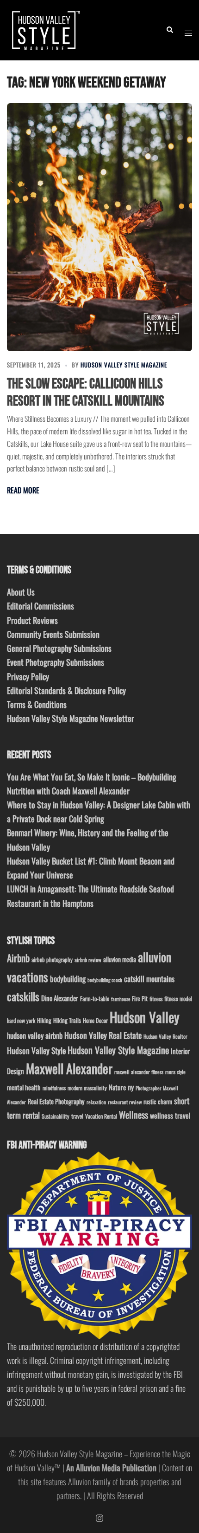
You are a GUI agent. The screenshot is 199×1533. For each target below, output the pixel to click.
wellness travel (170, 1115)
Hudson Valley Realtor (165, 1036)
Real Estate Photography (56, 1101)
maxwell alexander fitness (138, 1071)
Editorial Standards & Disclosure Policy (66, 690)
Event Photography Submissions (55, 662)
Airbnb (18, 957)
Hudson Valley (145, 1017)
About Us (21, 592)
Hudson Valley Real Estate (103, 1035)
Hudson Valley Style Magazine (124, 364)
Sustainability (55, 1116)
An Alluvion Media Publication (111, 1467)
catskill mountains (149, 978)
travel (77, 1116)
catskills (23, 996)
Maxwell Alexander (69, 1068)
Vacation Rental (101, 1116)
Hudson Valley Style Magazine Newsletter (70, 718)
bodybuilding (68, 978)
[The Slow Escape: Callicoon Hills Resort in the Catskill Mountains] (99, 227)
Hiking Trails (67, 1020)
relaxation (96, 1102)
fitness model (178, 998)
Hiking (44, 1020)
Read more (23, 490)
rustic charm (157, 1101)
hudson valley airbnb (34, 1035)
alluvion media (119, 959)
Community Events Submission (53, 634)
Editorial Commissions (40, 606)
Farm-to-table (94, 998)
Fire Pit (140, 998)
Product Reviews (32, 620)
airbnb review (88, 959)
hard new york (21, 1020)
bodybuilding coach (104, 979)
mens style (175, 1071)
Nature (117, 1087)
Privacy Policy (28, 676)
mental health (24, 1087)
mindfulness (54, 1088)
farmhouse (120, 998)
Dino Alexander (59, 998)
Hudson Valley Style (36, 1050)
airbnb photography (52, 959)
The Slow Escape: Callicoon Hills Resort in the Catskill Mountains (85, 392)
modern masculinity (87, 1088)
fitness (155, 998)
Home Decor (95, 1020)
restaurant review (125, 1102)
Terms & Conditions (37, 704)
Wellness (133, 1114)
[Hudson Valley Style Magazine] (44, 29)
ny (131, 1087)
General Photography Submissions (59, 648)
